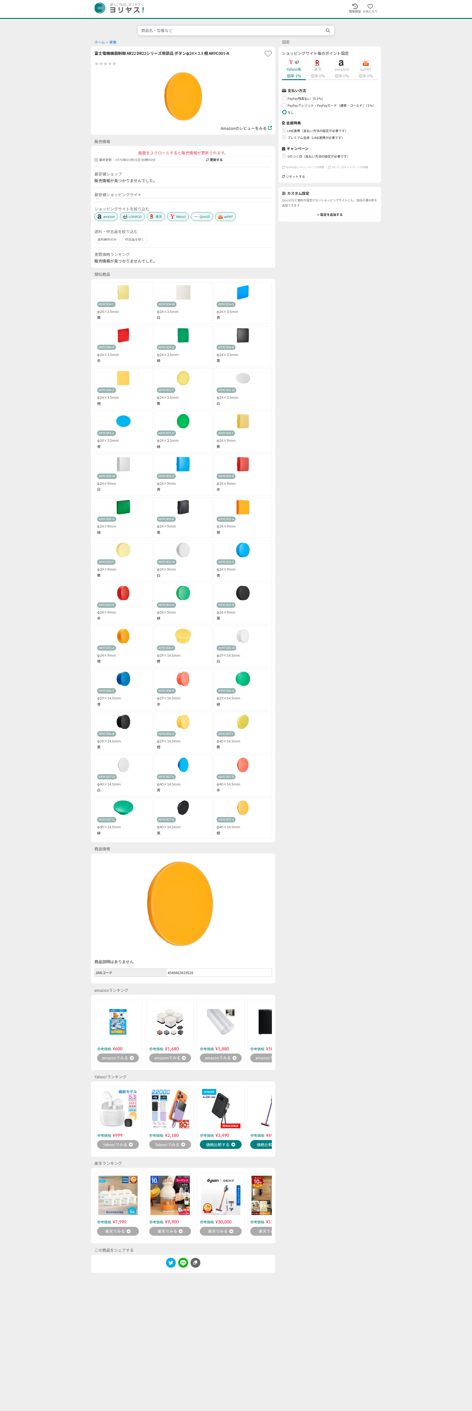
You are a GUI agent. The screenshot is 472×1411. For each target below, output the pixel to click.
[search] (328, 30)
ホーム (99, 42)
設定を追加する (331, 215)
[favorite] (268, 53)
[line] (183, 1263)
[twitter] (171, 1263)
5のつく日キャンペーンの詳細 (350, 167)
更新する (216, 160)
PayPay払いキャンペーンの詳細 (305, 167)
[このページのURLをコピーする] (195, 1263)
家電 (112, 42)
